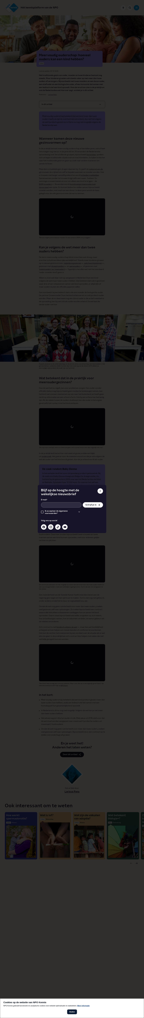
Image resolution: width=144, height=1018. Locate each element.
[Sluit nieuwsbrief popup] (100, 491)
